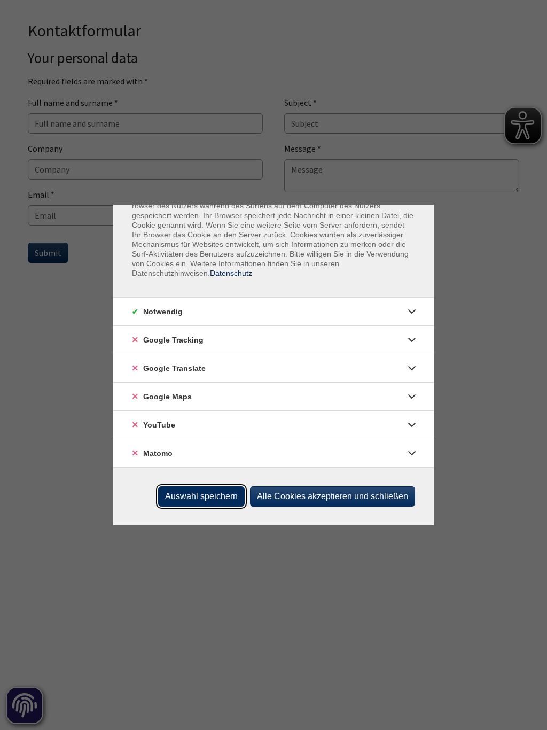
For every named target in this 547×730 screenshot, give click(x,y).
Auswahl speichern (201, 496)
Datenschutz (231, 273)
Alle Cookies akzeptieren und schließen (332, 496)
